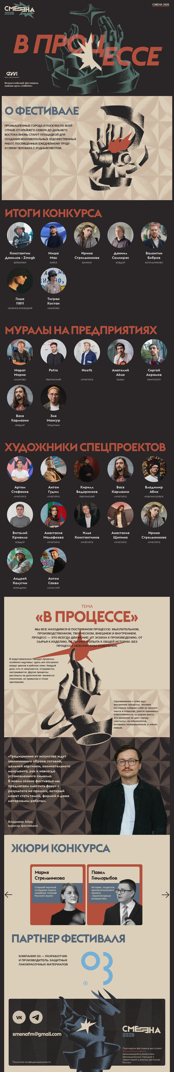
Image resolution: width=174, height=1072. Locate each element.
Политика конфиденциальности (32, 1061)
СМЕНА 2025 (160, 4)
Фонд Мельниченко (134, 1051)
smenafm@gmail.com (37, 1034)
